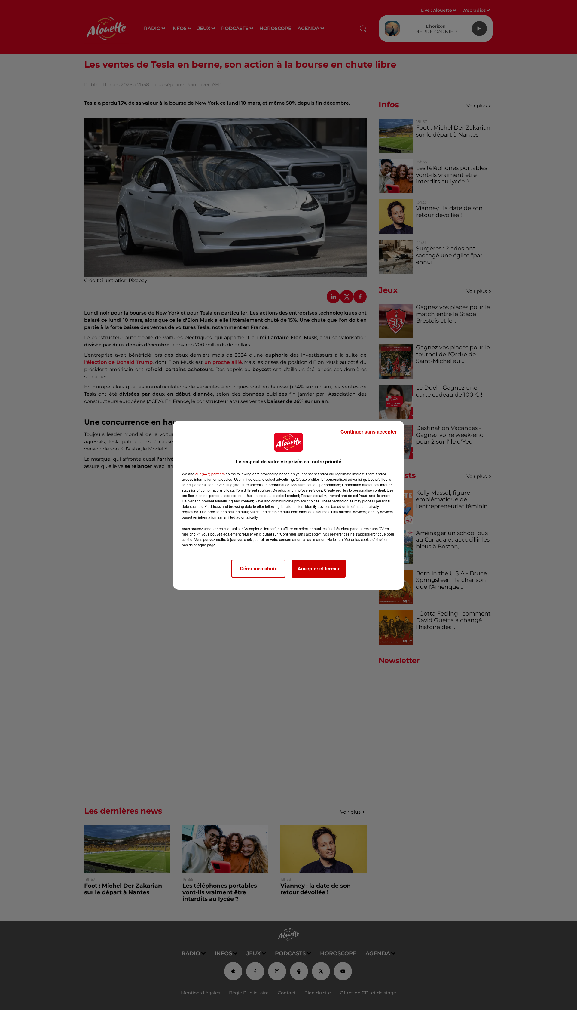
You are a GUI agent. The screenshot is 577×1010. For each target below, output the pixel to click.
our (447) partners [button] (210, 473)
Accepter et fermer (319, 568)
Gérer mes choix (258, 568)
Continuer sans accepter (368, 431)
